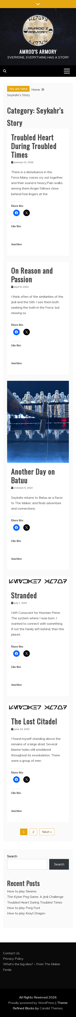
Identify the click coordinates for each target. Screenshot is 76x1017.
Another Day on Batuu (33, 475)
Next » (47, 832)
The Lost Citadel (34, 721)
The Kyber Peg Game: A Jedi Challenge (35, 897)
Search (12, 856)
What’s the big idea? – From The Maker (31, 964)
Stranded (24, 595)
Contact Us (11, 953)
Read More (16, 244)
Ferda (7, 970)
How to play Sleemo (21, 891)
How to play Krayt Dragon (26, 913)
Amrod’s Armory (38, 51)
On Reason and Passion (32, 274)
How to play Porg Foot (23, 908)
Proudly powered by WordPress (31, 1003)
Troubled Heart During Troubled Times (34, 146)
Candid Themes (51, 1008)
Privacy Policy (13, 959)
